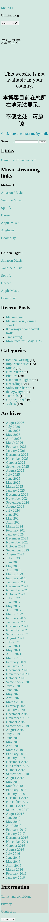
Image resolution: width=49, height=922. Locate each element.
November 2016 (17, 841)
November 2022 (17, 590)
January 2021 (15, 666)
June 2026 (13, 431)
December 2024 (17, 494)
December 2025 (17, 454)
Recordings (14, 384)
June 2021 (13, 646)
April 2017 (13, 825)
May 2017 (13, 822)
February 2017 (16, 829)
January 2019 (15, 758)
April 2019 (13, 746)
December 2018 (17, 762)
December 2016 (17, 837)
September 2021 (17, 634)
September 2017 (17, 810)
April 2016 (13, 865)
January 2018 (15, 794)
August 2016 (15, 849)
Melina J (7, 8)
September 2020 (17, 682)
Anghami (7, 230)
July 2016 (13, 853)
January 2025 (15, 490)
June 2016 (13, 857)
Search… (7, 141)
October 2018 (15, 770)
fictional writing (17, 360)
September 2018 (17, 774)
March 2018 (14, 786)
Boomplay (8, 238)
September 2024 (17, 502)
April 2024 (13, 522)
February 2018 (16, 790)
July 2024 (13, 510)
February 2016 (16, 873)
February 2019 (16, 754)
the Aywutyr (14, 392)
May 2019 (13, 742)
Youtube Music (11, 200)
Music (10, 368)
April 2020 (13, 698)
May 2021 (13, 650)
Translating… (15, 337)
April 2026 (13, 438)
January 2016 (15, 877)
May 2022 (13, 606)
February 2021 (16, 662)
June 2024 (13, 514)
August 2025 (15, 470)
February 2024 (16, 530)
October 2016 (15, 845)
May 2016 (13, 861)
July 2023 (13, 558)
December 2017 (17, 798)
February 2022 (16, 618)
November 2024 (17, 498)
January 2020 (15, 710)
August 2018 (15, 778)
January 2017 (15, 833)
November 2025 (17, 458)
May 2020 (13, 694)
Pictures (11, 376)
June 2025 (13, 478)
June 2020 (13, 690)
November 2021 (17, 630)
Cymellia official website (18, 160)
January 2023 (15, 582)
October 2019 (15, 722)
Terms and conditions (16, 896)
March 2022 (14, 614)
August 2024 (15, 506)
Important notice (17, 364)
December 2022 (17, 586)
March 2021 (14, 658)
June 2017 (13, 818)
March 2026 (14, 442)
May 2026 (13, 435)
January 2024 (15, 534)
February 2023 (16, 578)
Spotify (6, 208)
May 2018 (13, 782)
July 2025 (13, 474)
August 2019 (15, 730)
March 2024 (14, 526)
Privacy (6, 904)
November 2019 (17, 718)
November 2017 (17, 802)
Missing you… (16, 317)
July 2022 (13, 598)
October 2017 (15, 806)
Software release (17, 388)
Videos (11, 404)
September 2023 (17, 550)
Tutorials (12, 396)
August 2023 (15, 554)
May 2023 (13, 566)
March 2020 (14, 702)
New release (14, 372)
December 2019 (17, 714)
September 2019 (17, 726)
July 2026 (13, 427)
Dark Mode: (6, 920)
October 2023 (15, 546)
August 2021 (15, 638)
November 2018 (17, 766)
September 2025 (17, 466)
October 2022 (15, 594)
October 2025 (15, 462)
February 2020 (16, 706)
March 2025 (14, 486)
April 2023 (13, 570)
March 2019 (14, 750)
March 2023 (14, 574)
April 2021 (13, 654)
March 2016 (14, 869)
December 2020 (17, 670)
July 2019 (13, 734)
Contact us (8, 911)
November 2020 (17, 674)
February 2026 (16, 446)
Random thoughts (18, 380)
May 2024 (13, 518)
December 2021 (17, 626)
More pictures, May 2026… (25, 341)
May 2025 (13, 482)
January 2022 (15, 622)
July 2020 (13, 686)
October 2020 (15, 678)
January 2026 (15, 450)
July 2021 (13, 642)
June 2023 (13, 562)
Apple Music (10, 223)
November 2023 (17, 542)
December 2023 (17, 538)
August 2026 (15, 423)
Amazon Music (11, 192)
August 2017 (15, 814)
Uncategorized (16, 400)
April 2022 (13, 610)
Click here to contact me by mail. (24, 134)
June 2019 (13, 738)
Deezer (6, 215)
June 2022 (13, 602)
